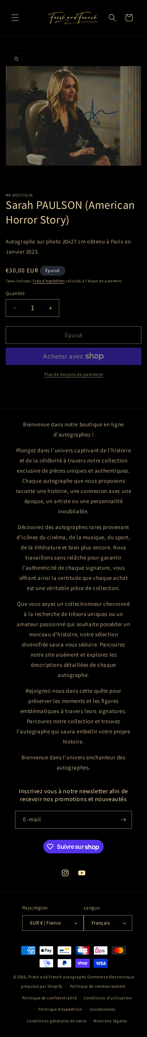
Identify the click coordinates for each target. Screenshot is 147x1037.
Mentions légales (110, 1020)
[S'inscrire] (123, 820)
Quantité (15, 293)
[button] (15, 17)
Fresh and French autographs (57, 976)
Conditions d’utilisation (108, 998)
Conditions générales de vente (56, 1020)
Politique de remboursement (98, 986)
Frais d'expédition (49, 280)
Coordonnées (103, 1009)
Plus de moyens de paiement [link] (73, 374)
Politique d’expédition (60, 1009)
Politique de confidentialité (49, 998)
